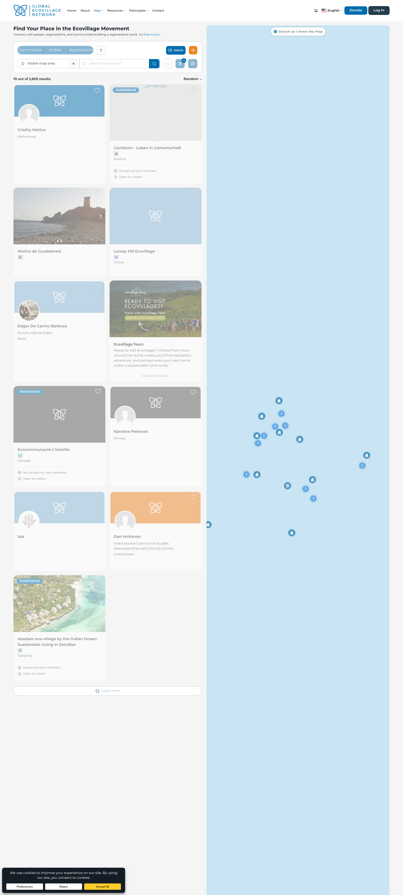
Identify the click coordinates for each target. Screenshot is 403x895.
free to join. (152, 34)
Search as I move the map (301, 31)
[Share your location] (73, 63)
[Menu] (193, 50)
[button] (316, 10)
